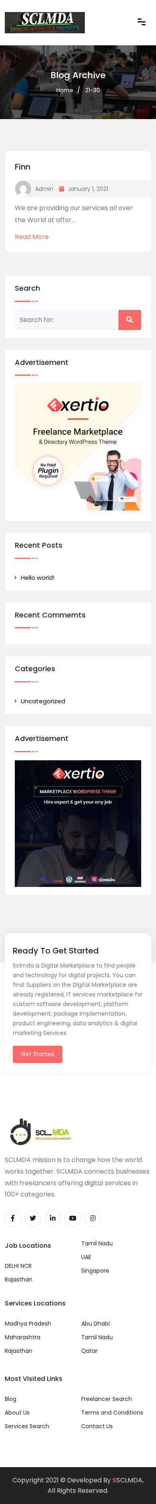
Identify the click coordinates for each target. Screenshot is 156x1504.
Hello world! (37, 577)
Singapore (95, 1271)
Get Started (37, 1054)
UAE (86, 1257)
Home (64, 90)
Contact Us (97, 1426)
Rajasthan (18, 1279)
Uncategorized (43, 701)
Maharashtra (22, 1337)
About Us (17, 1413)
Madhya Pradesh (28, 1324)
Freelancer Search (106, 1399)
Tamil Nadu (97, 1243)
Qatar (89, 1351)
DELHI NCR (18, 1266)
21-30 (92, 90)
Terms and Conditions (112, 1413)
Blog (10, 1399)
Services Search (27, 1426)
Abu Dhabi (95, 1324)
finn (22, 166)
